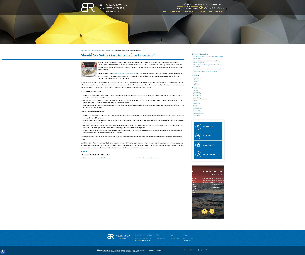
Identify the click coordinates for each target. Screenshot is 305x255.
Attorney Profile (176, 11)
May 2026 (196, 83)
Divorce (195, 100)
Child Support (197, 97)
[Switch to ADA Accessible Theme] (2, 251)
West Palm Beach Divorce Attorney (91, 50)
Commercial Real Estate (200, 99)
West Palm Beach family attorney (124, 73)
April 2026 (196, 84)
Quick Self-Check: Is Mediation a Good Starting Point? (208, 69)
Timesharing (196, 115)
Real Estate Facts (198, 113)
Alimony (195, 90)
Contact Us (219, 11)
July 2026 (196, 79)
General (195, 105)
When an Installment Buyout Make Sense (205, 71)
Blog (210, 11)
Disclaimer (159, 250)
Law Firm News (197, 108)
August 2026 (197, 78)
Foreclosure (196, 103)
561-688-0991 (213, 7)
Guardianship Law (198, 107)
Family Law (110, 50)
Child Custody (197, 95)
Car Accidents (197, 94)
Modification (196, 110)
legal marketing (123, 251)
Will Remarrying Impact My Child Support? (96, 158)
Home (164, 11)
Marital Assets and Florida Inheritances (148, 158)
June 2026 (196, 81)
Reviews (203, 11)
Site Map (151, 250)
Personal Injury (197, 112)
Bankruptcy (196, 92)
